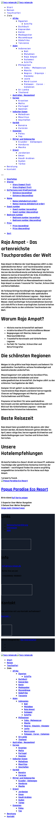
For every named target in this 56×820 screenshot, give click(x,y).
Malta (21, 103)
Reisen (10, 10)
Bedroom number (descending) (27, 220)
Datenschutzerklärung (17, 525)
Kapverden (24, 29)
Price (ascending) (21, 225)
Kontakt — (6, 616)
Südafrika (24, 40)
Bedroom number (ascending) (26, 217)
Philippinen (24, 65)
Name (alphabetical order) (25, 201)
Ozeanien (17, 131)
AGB (9, 530)
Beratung (12, 166)
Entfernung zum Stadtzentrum (21, 190)
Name (9, 198)
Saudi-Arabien (26, 158)
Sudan (22, 161)
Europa (16, 98)
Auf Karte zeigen (20, 497)
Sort (9, 233)
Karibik (16, 122)
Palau (21, 133)
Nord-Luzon (30, 81)
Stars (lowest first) (22, 184)
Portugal (23, 106)
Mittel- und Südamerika (24, 139)
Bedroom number (15, 214)
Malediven (24, 114)
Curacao (23, 128)
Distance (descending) (23, 195)
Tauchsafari (14, 13)
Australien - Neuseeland (24, 95)
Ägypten (23, 21)
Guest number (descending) (25, 212)
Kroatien (23, 100)
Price (9, 223)
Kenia (21, 32)
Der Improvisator (28, 639)
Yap (20, 136)
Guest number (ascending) (25, 209)
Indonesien (24, 48)
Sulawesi (29, 59)
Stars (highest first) (22, 187)
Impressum (12, 527)
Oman (21, 155)
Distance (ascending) (22, 192)
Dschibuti (23, 26)
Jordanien (24, 152)
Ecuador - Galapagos (30, 142)
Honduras (23, 144)
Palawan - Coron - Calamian (36, 734)
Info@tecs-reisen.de (11, 566)
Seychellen (24, 120)
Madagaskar (25, 35)
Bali (26, 51)
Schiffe (28, 24)
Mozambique (25, 37)
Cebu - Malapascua (35, 67)
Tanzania (23, 43)
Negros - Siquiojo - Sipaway (36, 726)
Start (10, 7)
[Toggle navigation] (2, 174)
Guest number (13, 206)
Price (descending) (21, 228)
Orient (16, 150)
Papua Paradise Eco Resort (24, 489)
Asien (15, 45)
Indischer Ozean (20, 111)
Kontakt (11, 169)
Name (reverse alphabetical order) (29, 203)
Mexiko (22, 147)
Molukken (29, 54)
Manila (28, 70)
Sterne (10, 182)
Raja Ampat (30, 56)
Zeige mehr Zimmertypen (13, 508)
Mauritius (23, 117)
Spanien (23, 109)
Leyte (27, 78)
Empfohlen (12, 179)
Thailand (23, 92)
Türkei (22, 163)
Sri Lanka (23, 89)
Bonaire (22, 125)
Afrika (15, 18)
